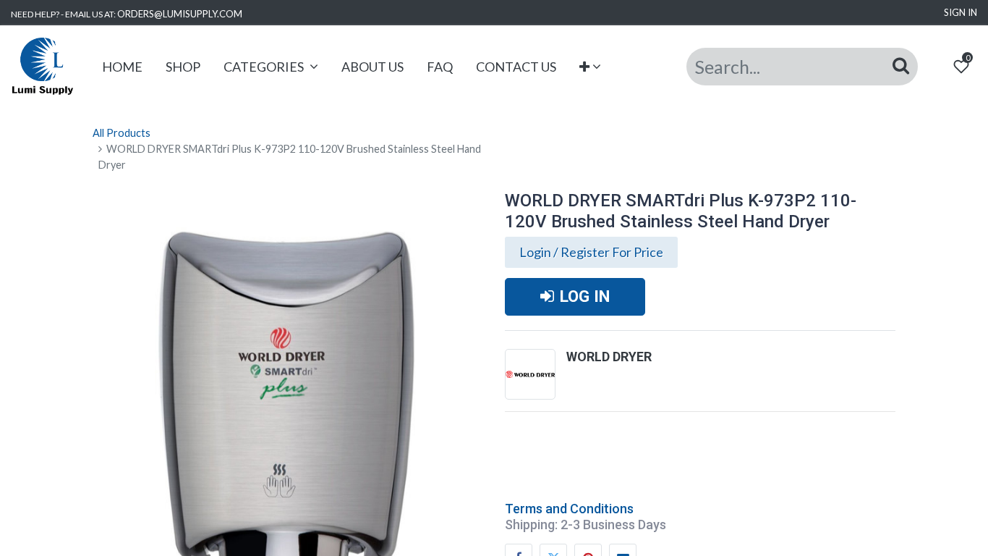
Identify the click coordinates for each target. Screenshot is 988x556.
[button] (590, 66)
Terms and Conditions (569, 508)
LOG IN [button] (585, 296)
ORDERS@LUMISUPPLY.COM (179, 14)
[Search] (901, 66)
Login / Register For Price (591, 252)
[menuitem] (122, 66)
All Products (121, 133)
